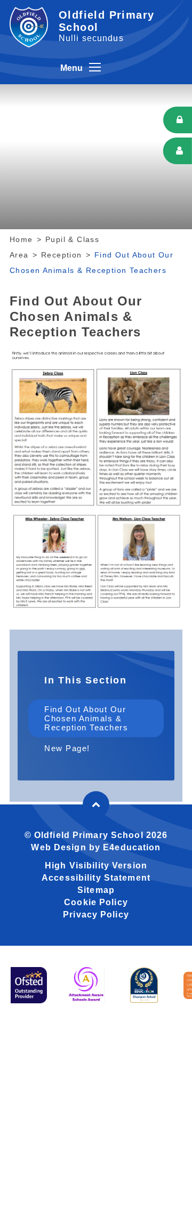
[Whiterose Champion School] (144, 985)
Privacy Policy (96, 914)
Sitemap (96, 890)
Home (21, 239)
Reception (61, 255)
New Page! (67, 748)
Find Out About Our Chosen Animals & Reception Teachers (86, 718)
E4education (132, 847)
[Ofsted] (29, 985)
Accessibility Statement (96, 877)
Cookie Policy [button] (96, 902)
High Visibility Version (96, 865)
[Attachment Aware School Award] (86, 985)
